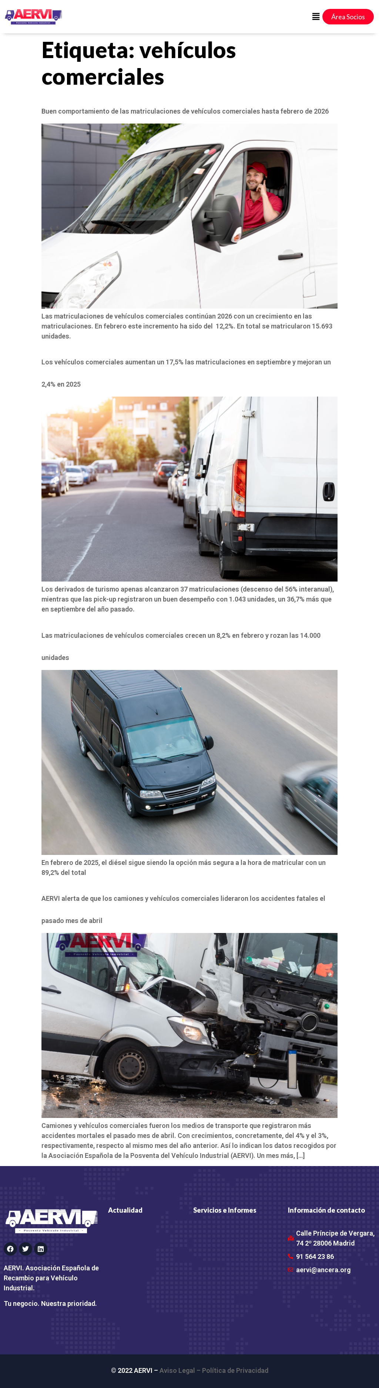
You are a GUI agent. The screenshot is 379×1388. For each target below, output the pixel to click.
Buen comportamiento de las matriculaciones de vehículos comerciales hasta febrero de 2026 (185, 111)
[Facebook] (10, 1249)
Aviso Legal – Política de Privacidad (214, 1370)
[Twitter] (25, 1249)
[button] (315, 17)
